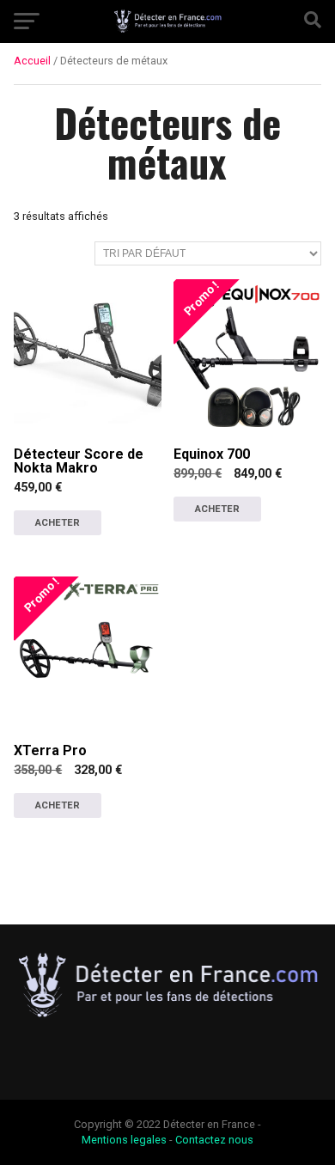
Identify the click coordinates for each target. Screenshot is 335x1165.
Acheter (57, 522)
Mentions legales (124, 1139)
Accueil (32, 60)
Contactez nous (214, 1139)
